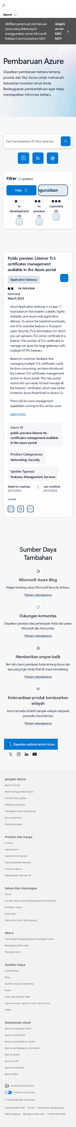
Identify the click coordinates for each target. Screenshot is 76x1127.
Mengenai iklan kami (34, 1113)
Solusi (8, 894)
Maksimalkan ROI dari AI (18, 875)
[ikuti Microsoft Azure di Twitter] (10, 754)
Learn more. (18, 414)
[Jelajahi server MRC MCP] (52, 158)
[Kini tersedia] (56, 216)
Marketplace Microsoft (17, 945)
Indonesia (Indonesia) (22, 1085)
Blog (7, 977)
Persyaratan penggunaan (50, 1107)
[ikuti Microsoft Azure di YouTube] (34, 754)
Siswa (8, 990)
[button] (23, 158)
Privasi (31, 1107)
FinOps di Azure (13, 868)
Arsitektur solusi (13, 907)
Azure (8, 14)
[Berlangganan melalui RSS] (38, 158)
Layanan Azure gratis (16, 855)
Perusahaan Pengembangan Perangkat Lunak (29, 938)
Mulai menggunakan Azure (19, 791)
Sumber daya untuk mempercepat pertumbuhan (30, 900)
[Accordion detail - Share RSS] (20, 509)
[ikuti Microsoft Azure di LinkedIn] (26, 754)
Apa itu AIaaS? (12, 1054)
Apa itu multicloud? (15, 1034)
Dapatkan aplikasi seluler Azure (34, 744)
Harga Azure (11, 849)
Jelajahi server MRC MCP (60, 31)
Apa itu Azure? (12, 785)
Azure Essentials (13, 817)
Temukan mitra (13, 951)
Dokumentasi (12, 970)
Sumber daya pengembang (19, 983)
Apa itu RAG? (11, 1074)
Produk (9, 842)
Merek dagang (12, 1113)
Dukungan (10, 913)
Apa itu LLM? (11, 1060)
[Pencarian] (66, 141)
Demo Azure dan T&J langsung (21, 920)
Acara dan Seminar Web (17, 996)
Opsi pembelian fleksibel (18, 862)
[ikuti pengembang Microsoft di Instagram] (18, 754)
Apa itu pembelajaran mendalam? (22, 1047)
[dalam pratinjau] (39, 221)
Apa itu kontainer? (14, 1067)
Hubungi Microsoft (15, 1107)
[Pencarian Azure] (4, 5)
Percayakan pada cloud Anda (20, 811)
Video (8, 1009)
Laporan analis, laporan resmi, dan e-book (27, 1003)
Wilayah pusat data (15, 804)
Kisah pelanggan (13, 824)
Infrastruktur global (15, 798)
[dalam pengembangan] (19, 221)
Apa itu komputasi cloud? (18, 1028)
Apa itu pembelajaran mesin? (20, 1041)
